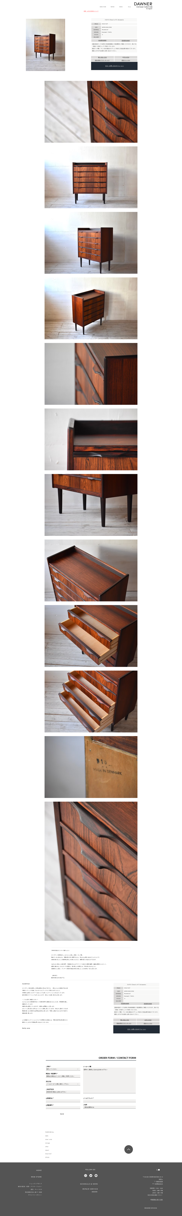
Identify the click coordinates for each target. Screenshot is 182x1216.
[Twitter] (90, 1175)
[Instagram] (85, 1175)
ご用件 (48, 1066)
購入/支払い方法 (102, 57)
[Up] (128, 1149)
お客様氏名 (49, 1098)
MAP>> (161, 1179)
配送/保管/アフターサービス (102, 60)
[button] (158, 1170)
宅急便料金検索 (102, 40)
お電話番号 (49, 1105)
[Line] (96, 1175)
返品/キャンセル (126, 60)
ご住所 (85, 1104)
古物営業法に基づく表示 (157, 1199)
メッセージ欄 (87, 1066)
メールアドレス (88, 1098)
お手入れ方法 (126, 57)
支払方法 (48, 1081)
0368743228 (159, 1181)
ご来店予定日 (50, 1089)
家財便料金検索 (126, 40)
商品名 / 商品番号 (51, 1073)
